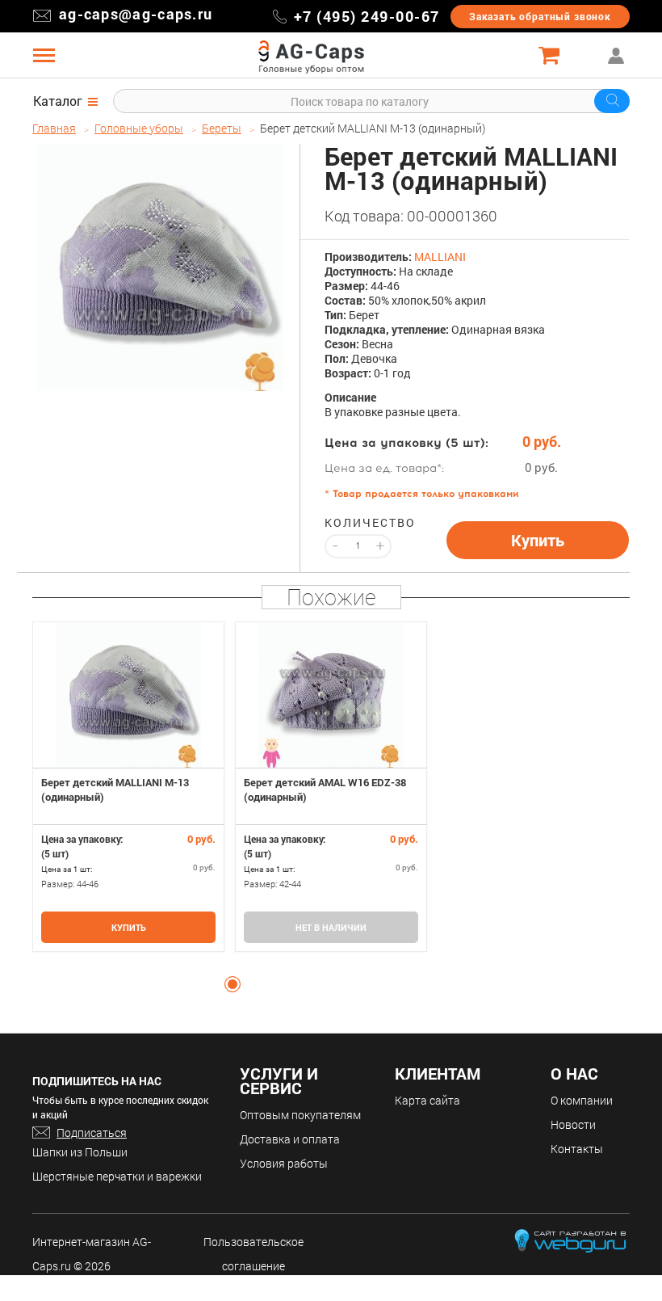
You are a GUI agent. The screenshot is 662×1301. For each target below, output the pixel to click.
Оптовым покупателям (300, 1114)
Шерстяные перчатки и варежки (117, 1176)
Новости (573, 1124)
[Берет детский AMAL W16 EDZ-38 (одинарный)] (331, 695)
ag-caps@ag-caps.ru (135, 13)
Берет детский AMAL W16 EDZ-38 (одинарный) (325, 789)
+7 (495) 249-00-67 (367, 16)
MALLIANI (440, 256)
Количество (358, 523)
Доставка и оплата (290, 1139)
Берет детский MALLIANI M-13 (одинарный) (115, 789)
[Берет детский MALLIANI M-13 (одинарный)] (159, 267)
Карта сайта (427, 1100)
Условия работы (284, 1163)
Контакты (577, 1148)
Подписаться (92, 1132)
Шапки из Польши (80, 1152)
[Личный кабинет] (617, 55)
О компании (582, 1100)
